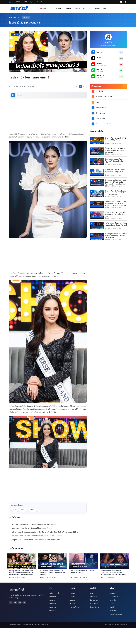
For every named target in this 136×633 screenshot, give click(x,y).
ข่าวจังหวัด (59, 8)
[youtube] (121, 2)
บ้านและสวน (73, 597)
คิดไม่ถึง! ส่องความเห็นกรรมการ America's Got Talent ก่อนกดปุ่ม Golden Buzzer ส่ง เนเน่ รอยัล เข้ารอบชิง (113, 573)
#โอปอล (23, 509)
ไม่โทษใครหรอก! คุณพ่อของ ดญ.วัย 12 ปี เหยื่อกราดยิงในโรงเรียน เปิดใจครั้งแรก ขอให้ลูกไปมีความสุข (46, 532)
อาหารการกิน (93, 597)
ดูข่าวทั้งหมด (52, 611)
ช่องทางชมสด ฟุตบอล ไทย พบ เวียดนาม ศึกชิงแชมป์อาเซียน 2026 (114, 161)
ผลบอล (97, 8)
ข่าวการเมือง (52, 597)
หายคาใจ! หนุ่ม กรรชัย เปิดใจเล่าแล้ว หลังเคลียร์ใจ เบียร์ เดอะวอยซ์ (34, 524)
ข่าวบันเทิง (26, 17)
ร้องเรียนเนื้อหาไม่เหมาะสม (41, 625)
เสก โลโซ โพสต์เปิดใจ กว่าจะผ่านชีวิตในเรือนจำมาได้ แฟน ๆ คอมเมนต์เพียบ (37, 536)
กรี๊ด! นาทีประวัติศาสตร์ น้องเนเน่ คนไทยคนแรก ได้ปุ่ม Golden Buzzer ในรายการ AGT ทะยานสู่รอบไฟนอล (115, 204)
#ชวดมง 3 (33, 509)
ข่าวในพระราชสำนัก (54, 593)
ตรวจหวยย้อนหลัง (115, 597)
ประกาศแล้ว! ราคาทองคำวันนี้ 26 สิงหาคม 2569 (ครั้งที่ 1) (116, 139)
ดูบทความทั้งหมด (74, 607)
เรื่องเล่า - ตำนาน (94, 607)
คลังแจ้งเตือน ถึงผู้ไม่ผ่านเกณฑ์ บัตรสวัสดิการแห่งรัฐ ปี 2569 (115, 170)
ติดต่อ (104, 8)
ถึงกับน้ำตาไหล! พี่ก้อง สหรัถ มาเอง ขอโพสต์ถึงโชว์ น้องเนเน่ (82, 572)
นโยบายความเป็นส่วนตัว (15, 625)
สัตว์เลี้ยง (72, 604)
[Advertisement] (48, 115)
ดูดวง (90, 8)
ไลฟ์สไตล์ (77, 8)
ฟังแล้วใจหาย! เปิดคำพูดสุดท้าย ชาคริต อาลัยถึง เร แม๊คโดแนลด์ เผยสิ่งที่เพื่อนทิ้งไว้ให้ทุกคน (52, 572)
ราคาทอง (112, 604)
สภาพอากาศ (113, 611)
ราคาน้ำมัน (113, 600)
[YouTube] (15, 602)
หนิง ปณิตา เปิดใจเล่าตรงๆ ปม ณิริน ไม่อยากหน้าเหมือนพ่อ (32, 528)
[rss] (125, 2)
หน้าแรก (13, 17)
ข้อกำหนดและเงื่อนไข (28, 625)
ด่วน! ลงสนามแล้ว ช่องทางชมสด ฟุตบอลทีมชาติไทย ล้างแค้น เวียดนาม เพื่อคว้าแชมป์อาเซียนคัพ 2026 (115, 182)
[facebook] (117, 2)
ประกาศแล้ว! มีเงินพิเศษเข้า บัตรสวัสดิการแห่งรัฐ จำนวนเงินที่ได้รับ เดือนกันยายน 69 (115, 193)
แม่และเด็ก (72, 600)
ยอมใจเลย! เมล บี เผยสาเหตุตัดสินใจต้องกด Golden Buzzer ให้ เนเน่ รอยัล (116, 225)
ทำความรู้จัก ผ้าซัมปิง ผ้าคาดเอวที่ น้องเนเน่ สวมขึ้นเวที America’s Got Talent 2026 (116, 235)
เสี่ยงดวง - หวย (94, 600)
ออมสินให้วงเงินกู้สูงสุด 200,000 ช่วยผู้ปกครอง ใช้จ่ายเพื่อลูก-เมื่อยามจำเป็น (115, 214)
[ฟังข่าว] (13, 95)
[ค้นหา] (123, 8)
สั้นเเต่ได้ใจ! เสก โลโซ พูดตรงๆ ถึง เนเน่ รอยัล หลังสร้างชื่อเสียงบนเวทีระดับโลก (115, 150)
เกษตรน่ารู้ (72, 593)
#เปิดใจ (15, 509)
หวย (84, 8)
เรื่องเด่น (45, 8)
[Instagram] (20, 602)
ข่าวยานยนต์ (52, 607)
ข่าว (52, 8)
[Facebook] (11, 602)
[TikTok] (24, 602)
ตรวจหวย (112, 593)
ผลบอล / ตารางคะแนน (116, 614)
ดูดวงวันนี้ (112, 607)
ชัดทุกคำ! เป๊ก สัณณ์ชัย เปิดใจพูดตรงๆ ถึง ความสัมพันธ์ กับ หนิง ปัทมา (36, 539)
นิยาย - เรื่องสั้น (94, 604)
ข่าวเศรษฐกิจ (52, 604)
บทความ (68, 8)
